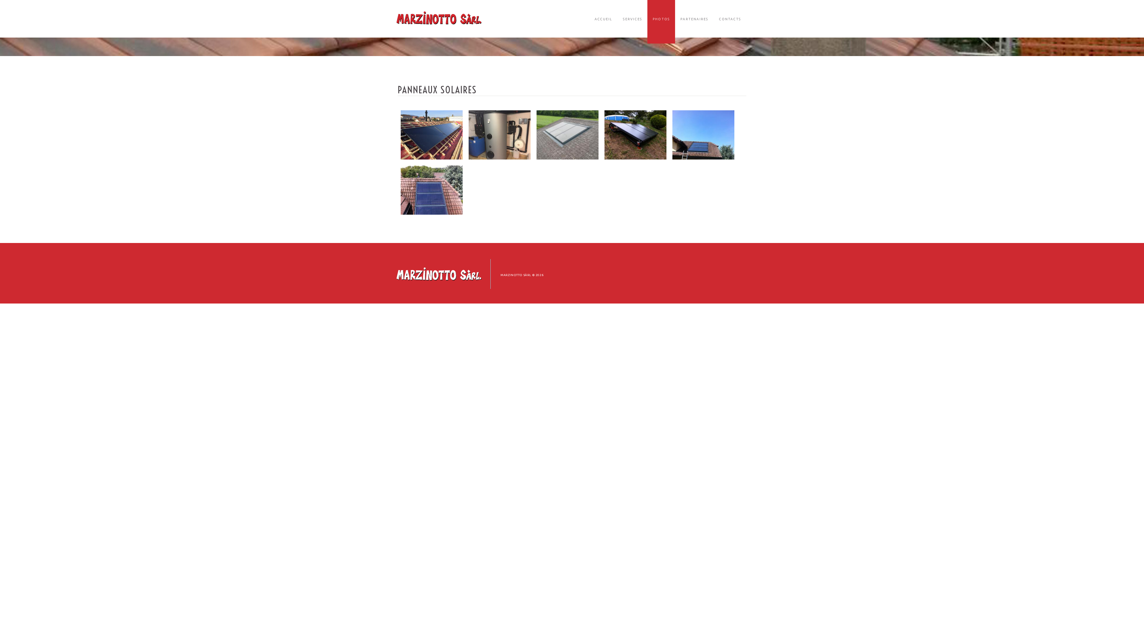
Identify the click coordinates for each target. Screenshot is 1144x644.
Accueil (603, 19)
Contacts (730, 19)
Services (632, 19)
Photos (661, 19)
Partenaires (694, 19)
